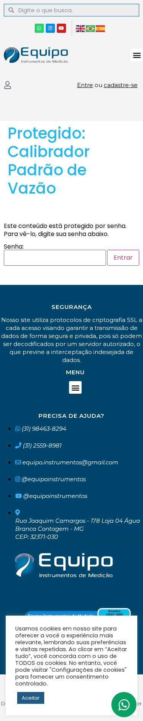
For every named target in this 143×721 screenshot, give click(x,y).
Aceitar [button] (31, 698)
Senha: (14, 247)
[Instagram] (50, 28)
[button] (136, 55)
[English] (81, 28)
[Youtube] (61, 28)
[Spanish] (101, 28)
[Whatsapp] (39, 28)
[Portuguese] (91, 28)
